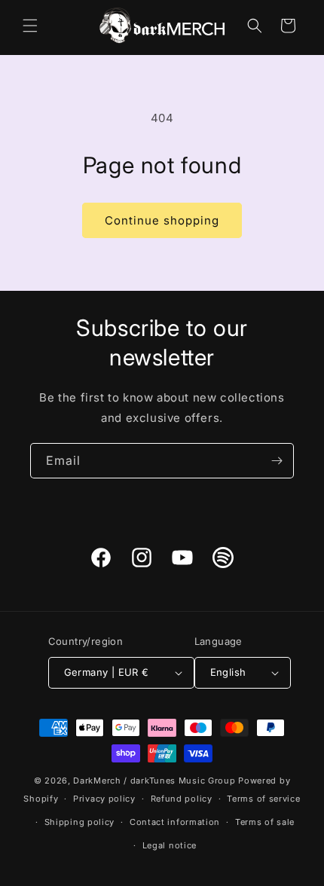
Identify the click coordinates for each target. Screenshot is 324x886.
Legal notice (169, 845)
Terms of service (263, 798)
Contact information (175, 822)
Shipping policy (79, 822)
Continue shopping (162, 220)
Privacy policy (104, 798)
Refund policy (181, 798)
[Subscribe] (276, 460)
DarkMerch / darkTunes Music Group (154, 780)
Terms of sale (265, 822)
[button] (30, 25)
